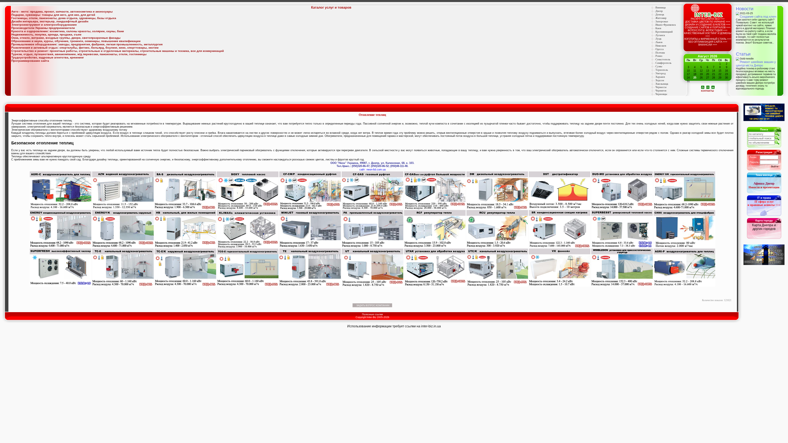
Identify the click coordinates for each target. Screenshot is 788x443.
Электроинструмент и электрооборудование (44, 24)
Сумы (658, 66)
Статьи (743, 54)
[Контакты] (708, 87)
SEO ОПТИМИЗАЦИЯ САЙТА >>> (707, 41)
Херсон (659, 80)
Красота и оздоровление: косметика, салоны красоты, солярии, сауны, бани (67, 31)
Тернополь (661, 69)
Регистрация (764, 152)
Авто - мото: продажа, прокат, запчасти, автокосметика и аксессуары (62, 11)
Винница (660, 7)
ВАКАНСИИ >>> (707, 44)
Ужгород (660, 73)
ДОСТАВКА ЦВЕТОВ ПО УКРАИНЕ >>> (707, 21)
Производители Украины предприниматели (43, 28)
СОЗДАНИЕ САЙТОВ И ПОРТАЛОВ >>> (708, 27)
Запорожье (661, 21)
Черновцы (661, 94)
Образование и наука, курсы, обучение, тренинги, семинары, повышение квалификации (76, 41)
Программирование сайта (30, 60)
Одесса (659, 49)
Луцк (658, 38)
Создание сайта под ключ (758, 16)
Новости (744, 8)
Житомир (661, 17)
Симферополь (663, 62)
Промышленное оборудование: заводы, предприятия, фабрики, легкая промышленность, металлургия (87, 44)
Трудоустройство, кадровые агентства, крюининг (47, 57)
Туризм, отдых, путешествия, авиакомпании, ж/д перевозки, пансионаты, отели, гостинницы (79, 54)
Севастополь (662, 59)
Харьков (660, 76)
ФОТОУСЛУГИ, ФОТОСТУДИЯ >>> (707, 30)
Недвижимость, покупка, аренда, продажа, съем (46, 34)
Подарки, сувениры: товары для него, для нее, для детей (53, 14)
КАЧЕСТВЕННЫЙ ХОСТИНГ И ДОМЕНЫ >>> (707, 35)
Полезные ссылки (372, 314)
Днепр (659, 11)
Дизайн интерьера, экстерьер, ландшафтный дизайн (49, 21)
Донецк (659, 14)
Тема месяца (764, 175)
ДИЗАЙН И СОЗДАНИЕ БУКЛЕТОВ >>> (707, 24)
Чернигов (660, 90)
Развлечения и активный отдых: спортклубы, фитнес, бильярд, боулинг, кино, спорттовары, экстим (84, 47)
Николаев (660, 45)
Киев (658, 28)
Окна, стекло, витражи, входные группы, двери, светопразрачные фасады (65, 37)
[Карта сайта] (713, 87)
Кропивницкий (664, 31)
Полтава (660, 52)
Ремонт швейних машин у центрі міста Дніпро (756, 63)
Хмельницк (661, 83)
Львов (658, 42)
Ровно (658, 55)
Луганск (660, 35)
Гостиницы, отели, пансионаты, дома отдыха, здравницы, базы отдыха (63, 18)
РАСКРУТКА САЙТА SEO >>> (708, 18)
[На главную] (702, 87)
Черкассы (661, 87)
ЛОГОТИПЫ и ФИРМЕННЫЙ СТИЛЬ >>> (707, 39)
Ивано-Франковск (665, 24)
